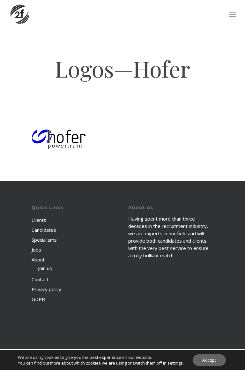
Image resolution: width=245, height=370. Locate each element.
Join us (45, 268)
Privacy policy (46, 289)
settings (175, 363)
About (38, 259)
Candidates (44, 230)
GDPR (38, 299)
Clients (39, 220)
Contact (40, 279)
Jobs (36, 249)
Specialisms (44, 240)
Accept (209, 360)
